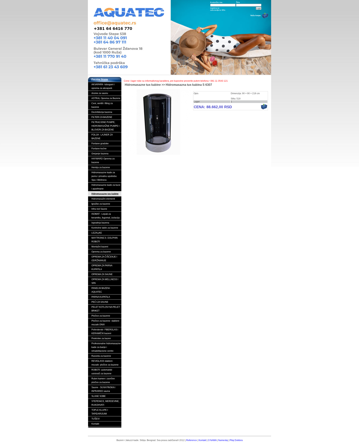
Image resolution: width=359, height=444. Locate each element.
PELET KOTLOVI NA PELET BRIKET (105, 309)
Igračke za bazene (100, 204)
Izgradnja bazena (100, 222)
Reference (191, 440)
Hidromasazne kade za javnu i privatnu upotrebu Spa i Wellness (104, 176)
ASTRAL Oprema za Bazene (105, 98)
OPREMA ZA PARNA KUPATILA (101, 267)
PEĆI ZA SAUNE (99, 302)
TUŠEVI (95, 418)
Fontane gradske (100, 143)
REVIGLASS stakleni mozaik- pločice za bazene (105, 363)
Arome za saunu (99, 93)
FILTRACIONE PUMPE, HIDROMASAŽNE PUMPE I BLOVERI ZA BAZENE (105, 126)
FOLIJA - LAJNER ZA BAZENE (102, 136)
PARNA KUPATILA (100, 297)
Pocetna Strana (99, 79)
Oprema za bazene (101, 251)
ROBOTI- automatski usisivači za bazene (101, 372)
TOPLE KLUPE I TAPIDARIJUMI (99, 412)
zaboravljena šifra (217, 10)
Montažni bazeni (99, 246)
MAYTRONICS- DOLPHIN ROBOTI (104, 240)
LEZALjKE (96, 233)
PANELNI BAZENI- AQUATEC (100, 290)
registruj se (215, 8)
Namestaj (223, 440)
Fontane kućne (99, 148)
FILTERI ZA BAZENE (101, 117)
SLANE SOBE (98, 396)
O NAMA (212, 440)
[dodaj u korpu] (264, 108)
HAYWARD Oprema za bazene (103, 160)
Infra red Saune (99, 209)
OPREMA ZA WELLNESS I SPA (104, 281)
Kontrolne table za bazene (104, 227)
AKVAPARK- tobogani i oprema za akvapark (103, 86)
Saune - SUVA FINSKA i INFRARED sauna (103, 389)
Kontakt (95, 424)
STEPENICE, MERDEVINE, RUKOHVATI (105, 403)
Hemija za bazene (100, 167)
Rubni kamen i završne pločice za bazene (103, 380)
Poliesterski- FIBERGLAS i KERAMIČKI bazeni (104, 331)
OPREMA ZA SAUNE (102, 274)
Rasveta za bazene (101, 356)
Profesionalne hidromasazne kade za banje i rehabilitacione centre (106, 347)
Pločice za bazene (100, 315)
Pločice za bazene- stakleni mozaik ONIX (105, 323)
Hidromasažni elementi (103, 199)
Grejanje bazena (99, 153)
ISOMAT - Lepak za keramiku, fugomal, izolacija (105, 216)
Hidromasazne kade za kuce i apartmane (105, 187)
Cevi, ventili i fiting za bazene (102, 105)
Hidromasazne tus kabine (105, 193)
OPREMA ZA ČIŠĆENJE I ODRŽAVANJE (104, 258)
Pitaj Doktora (236, 440)
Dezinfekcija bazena (101, 112)
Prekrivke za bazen (101, 338)
